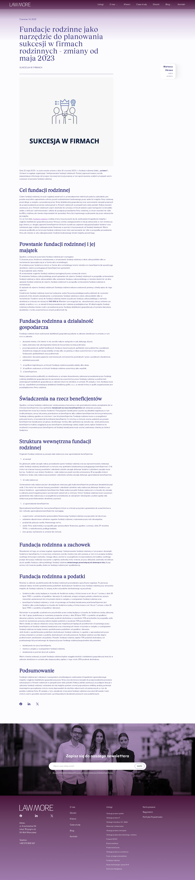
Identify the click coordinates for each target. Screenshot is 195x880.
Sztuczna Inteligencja (114, 869)
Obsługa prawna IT (113, 818)
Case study (141, 5)
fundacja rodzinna (40, 219)
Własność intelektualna (115, 826)
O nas (72, 807)
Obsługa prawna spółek (115, 814)
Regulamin (64, 773)
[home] (20, 4)
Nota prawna (149, 807)
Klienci (127, 5)
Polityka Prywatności (152, 817)
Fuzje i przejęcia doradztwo (116, 856)
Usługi (101, 5)
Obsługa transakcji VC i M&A (117, 822)
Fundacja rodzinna (113, 860)
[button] (114, 4)
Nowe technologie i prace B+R (117, 865)
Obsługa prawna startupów (116, 831)
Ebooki (156, 5)
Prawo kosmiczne (112, 848)
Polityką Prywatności (105, 773)
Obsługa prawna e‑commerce (117, 852)
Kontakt (181, 5)
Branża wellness (112, 843)
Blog (72, 831)
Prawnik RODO (111, 839)
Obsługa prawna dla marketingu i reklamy (121, 835)
